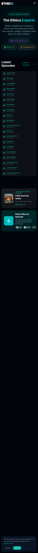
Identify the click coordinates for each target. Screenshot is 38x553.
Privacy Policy (8, 543)
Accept (17, 548)
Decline (8, 548)
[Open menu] (34, 3)
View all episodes (26, 64)
